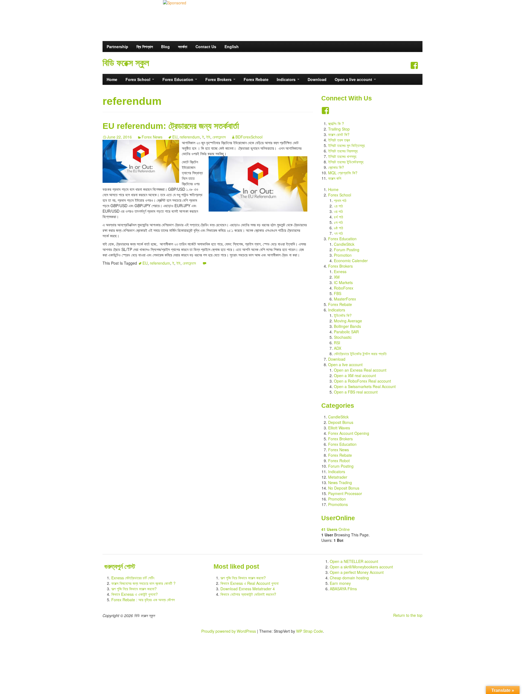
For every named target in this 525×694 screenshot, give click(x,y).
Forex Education (178, 79)
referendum (190, 137)
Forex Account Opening (348, 433)
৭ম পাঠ (338, 233)
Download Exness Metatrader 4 (247, 588)
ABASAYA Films (343, 588)
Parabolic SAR (346, 331)
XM (337, 277)
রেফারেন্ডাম (219, 137)
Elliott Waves (339, 427)
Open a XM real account (355, 375)
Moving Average (348, 320)
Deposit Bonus (340, 422)
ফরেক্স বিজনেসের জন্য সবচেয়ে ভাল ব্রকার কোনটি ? (143, 583)
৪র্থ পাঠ (338, 216)
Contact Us (206, 46)
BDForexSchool (248, 137)
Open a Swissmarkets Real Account (365, 386)
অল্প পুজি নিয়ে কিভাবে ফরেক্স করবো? (134, 588)
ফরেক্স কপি (334, 178)
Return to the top (407, 615)
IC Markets (343, 282)
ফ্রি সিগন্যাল (144, 46)
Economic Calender (351, 260)
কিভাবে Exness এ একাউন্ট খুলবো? (134, 594)
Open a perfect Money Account (357, 572)
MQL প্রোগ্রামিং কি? (342, 172)
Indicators (287, 79)
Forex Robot (339, 460)
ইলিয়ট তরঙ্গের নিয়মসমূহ (343, 151)
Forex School (138, 79)
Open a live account (354, 79)
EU (174, 137)
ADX (337, 348)
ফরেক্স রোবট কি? (338, 134)
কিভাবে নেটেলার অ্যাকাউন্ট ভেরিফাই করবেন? (248, 594)
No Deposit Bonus (343, 488)
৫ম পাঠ (338, 222)
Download (317, 79)
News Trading (340, 482)
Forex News (152, 137)
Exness (340, 271)
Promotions (338, 504)
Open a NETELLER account (354, 561)
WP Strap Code (309, 631)
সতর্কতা (182, 46)
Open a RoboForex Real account (362, 381)
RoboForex (343, 288)
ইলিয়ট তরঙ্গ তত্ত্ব (339, 140)
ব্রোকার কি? (336, 167)
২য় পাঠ (338, 206)
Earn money (340, 583)
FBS (337, 293)
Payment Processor (345, 493)
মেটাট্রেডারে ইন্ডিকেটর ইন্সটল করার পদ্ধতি (360, 353)
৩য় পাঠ (338, 211)
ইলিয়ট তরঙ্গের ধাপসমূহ (342, 156)
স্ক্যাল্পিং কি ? (336, 123)
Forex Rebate (256, 79)
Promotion (343, 255)
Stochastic (343, 337)
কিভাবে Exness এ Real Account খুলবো (249, 583)
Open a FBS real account (356, 392)
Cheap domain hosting (349, 577)
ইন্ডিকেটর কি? (343, 315)
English (231, 46)
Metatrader (337, 477)
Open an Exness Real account (360, 370)
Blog (165, 46)
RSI (337, 342)
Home (112, 79)
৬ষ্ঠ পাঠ (338, 227)
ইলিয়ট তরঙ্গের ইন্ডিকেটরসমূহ (345, 161)
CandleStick (344, 244)
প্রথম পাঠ (340, 200)
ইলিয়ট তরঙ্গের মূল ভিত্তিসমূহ (346, 145)
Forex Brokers (219, 79)
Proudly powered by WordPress (228, 631)
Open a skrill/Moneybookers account (361, 566)
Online (335, 529)
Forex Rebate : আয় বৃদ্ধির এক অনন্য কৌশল (143, 599)
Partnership (117, 46)
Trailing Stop (339, 129)
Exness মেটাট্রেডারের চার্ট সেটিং (132, 577)
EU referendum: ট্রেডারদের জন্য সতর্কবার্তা (171, 126)
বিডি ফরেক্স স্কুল (126, 63)
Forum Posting (346, 249)
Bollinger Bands (347, 326)
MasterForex (345, 299)
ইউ (208, 137)
